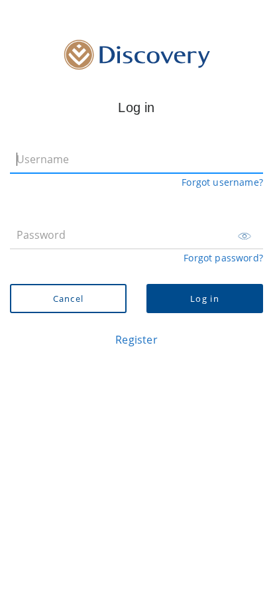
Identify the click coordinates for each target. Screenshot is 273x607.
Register (136, 339)
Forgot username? (222, 182)
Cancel (68, 298)
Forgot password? (223, 257)
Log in (204, 298)
